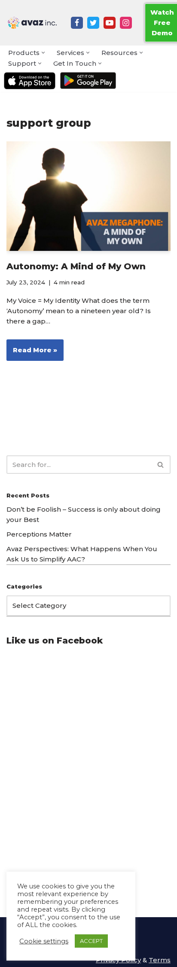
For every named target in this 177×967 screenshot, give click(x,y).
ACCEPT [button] (91, 940)
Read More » (31, 353)
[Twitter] (93, 23)
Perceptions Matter (39, 534)
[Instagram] (126, 23)
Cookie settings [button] (43, 941)
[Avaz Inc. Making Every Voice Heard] (32, 22)
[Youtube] (110, 23)
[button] (43, 52)
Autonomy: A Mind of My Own (76, 266)
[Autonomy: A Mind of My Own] (88, 196)
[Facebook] (77, 23)
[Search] (161, 464)
